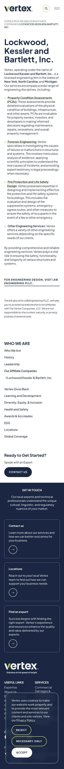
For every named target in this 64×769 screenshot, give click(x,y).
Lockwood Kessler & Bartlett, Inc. (29, 378)
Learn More (13, 549)
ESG (7, 423)
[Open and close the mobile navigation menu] (57, 8)
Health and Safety (16, 409)
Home (7, 21)
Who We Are (20, 21)
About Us (10, 692)
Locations (11, 429)
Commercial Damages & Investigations (44, 691)
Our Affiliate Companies (20, 371)
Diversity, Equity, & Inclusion (23, 402)
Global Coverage (16, 436)
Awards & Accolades (18, 416)
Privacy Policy (25, 720)
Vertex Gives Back (16, 389)
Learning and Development (22, 396)
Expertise (10, 687)
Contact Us (18, 472)
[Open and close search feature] (46, 8)
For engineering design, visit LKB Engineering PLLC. (31, 281)
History (9, 357)
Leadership (12, 364)
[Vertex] (18, 8)
